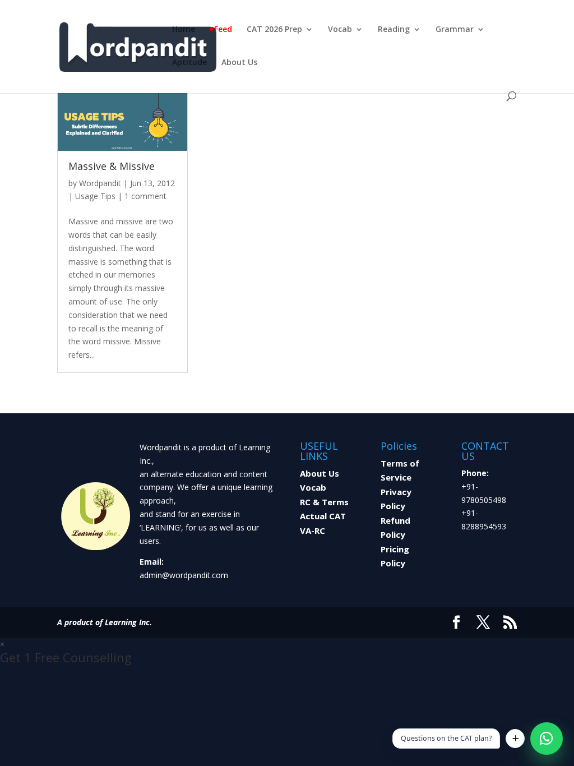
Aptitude (189, 62)
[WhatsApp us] (546, 738)
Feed (223, 29)
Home (183, 29)
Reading (394, 29)
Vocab (340, 29)
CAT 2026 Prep (274, 29)
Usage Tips (95, 196)
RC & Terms (324, 501)
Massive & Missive (111, 166)
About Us (239, 62)
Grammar (455, 29)
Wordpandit (100, 183)
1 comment (145, 196)
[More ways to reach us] (515, 738)
